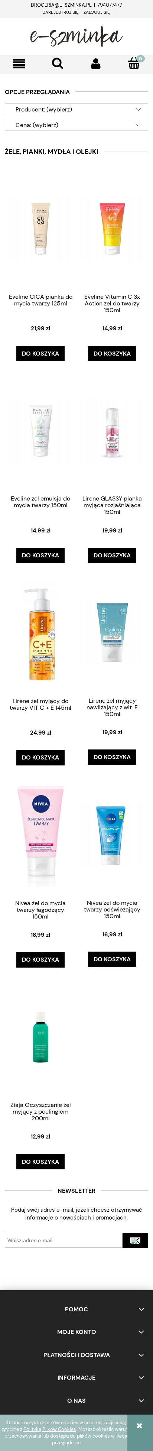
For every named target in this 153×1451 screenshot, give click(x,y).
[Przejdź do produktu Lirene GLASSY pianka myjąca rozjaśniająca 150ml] (112, 430)
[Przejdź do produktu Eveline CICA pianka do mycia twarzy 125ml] (40, 228)
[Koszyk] (134, 63)
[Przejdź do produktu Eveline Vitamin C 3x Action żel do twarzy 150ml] (112, 228)
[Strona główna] (76, 35)
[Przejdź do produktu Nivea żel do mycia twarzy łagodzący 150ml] (40, 835)
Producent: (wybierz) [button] (44, 109)
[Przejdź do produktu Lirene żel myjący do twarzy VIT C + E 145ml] (40, 632)
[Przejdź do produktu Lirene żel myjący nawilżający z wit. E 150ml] (112, 632)
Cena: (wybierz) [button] (37, 125)
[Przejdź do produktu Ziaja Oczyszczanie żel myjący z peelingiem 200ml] (40, 1037)
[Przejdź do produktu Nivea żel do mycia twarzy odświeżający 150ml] (112, 835)
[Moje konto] (95, 63)
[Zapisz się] (135, 1240)
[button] (19, 63)
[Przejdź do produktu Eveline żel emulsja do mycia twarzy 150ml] (40, 430)
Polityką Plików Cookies (49, 1429)
